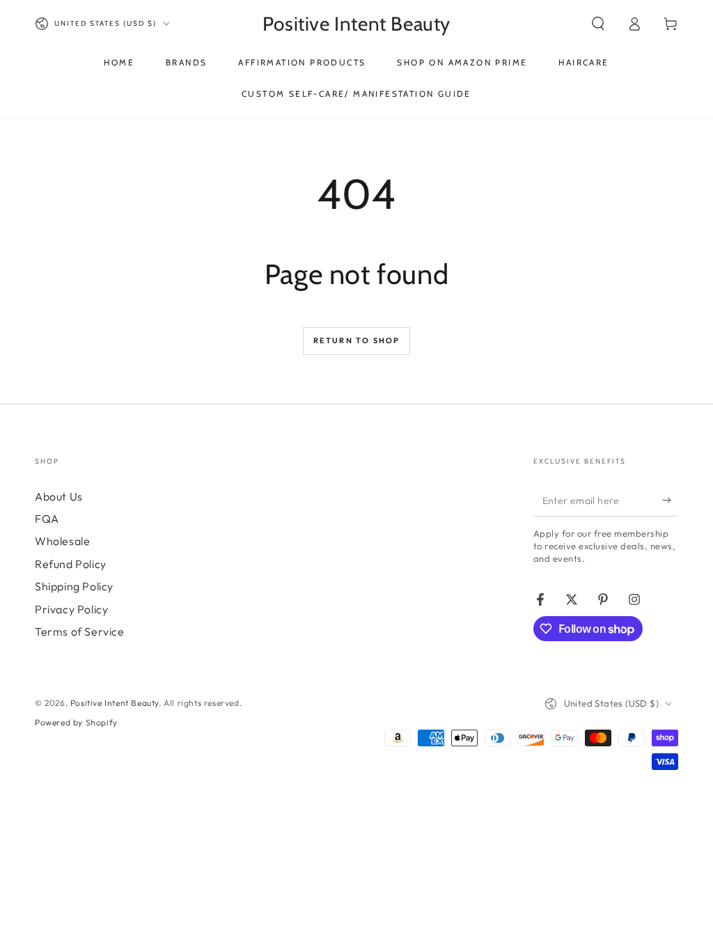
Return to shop (356, 340)
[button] (598, 23)
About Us (59, 496)
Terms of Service (80, 631)
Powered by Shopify (76, 722)
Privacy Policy (71, 609)
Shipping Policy (74, 586)
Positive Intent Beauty (114, 703)
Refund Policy (71, 564)
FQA (47, 519)
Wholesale (62, 541)
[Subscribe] (670, 500)
